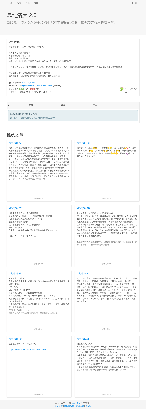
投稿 (19, 3)
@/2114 (28, 82)
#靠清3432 (15, 208)
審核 (28, 3)
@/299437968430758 (37, 85)
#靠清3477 (15, 142)
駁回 (32, 89)
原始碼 (88, 406)
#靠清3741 (83, 338)
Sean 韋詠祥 (77, 403)
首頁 (11, 3)
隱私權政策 (69, 406)
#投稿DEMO (26, 118)
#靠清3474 (83, 273)
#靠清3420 (15, 338)
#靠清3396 (83, 142)
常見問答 (59, 406)
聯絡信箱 (80, 406)
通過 (21, 89)
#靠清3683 (15, 273)
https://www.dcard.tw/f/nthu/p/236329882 (28, 349)
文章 (36, 3)
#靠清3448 (83, 208)
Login (134, 3)
